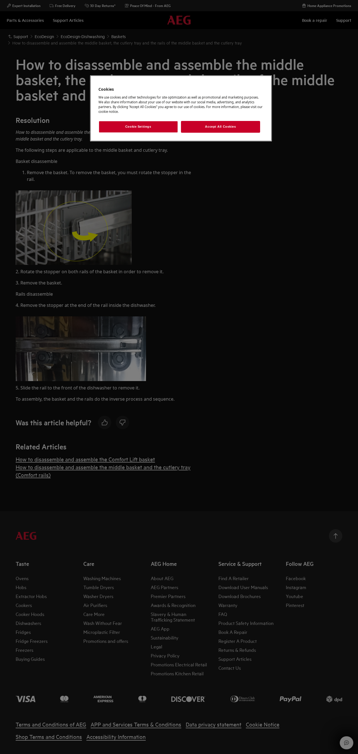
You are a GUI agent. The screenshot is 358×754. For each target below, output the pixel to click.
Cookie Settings (138, 126)
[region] (181, 108)
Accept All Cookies (220, 126)
